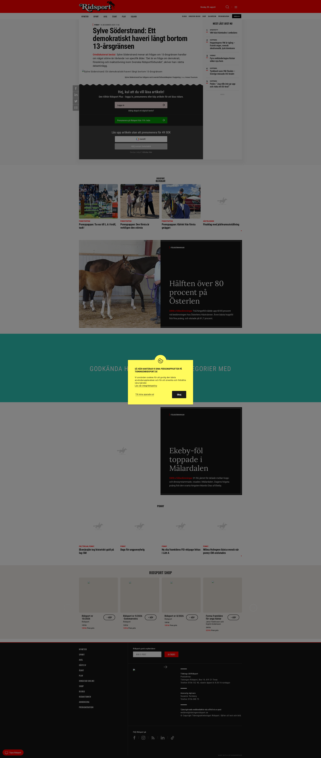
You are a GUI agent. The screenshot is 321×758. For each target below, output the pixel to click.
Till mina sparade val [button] (144, 394)
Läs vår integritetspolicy (146, 386)
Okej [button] (179, 394)
